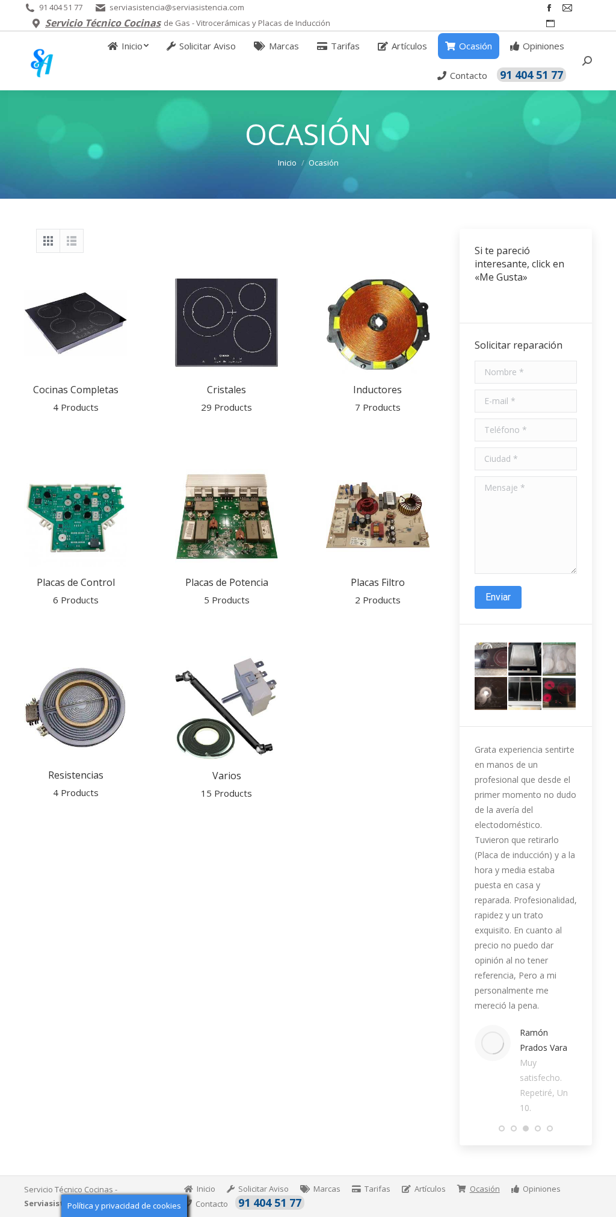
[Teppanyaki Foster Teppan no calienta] (525, 660)
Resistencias (75, 783)
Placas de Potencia (226, 591)
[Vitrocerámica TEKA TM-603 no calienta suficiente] (560, 694)
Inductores (377, 398)
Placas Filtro (378, 591)
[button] (502, 1128)
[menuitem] (128, 46)
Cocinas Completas (76, 398)
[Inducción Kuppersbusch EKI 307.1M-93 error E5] (525, 694)
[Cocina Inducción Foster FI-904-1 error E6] (560, 660)
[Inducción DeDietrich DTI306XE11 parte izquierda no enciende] (492, 694)
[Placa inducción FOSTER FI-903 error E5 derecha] (492, 660)
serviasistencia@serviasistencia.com (176, 7)
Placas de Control (76, 591)
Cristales (226, 398)
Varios (226, 784)
